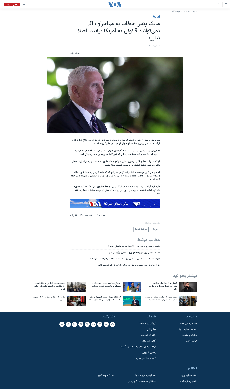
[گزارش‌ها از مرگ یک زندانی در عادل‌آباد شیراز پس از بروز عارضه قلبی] (188, 287)
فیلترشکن (151, 329)
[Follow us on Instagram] (87, 324)
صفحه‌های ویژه (189, 375)
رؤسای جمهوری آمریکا (144, 375)
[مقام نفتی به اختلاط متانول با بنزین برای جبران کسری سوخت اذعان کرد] (188, 301)
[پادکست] (68, 324)
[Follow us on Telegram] (106, 324)
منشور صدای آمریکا (187, 329)
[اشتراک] (61, 324)
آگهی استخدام (149, 341)
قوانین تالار (191, 341)
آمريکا (156, 17)
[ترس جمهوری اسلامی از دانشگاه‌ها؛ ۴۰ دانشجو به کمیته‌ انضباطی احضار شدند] (76, 287)
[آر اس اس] (74, 324)
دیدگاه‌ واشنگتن (106, 375)
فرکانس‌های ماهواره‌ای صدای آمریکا (138, 347)
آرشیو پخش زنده (188, 381)
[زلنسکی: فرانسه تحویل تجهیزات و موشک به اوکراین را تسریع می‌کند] (132, 287)
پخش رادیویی (149, 352)
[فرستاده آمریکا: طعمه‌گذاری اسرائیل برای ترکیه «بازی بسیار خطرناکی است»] (132, 301)
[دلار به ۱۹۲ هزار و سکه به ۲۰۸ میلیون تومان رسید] (76, 301)
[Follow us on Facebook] (112, 324)
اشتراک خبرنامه (148, 335)
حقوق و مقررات (189, 335)
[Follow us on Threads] (80, 324)
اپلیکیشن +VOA (148, 323)
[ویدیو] (24, 5)
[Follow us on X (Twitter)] (99, 324)
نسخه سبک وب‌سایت (145, 358)
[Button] (75, 53)
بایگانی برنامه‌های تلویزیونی (141, 381)
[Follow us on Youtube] (93, 324)
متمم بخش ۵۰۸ (188, 323)
